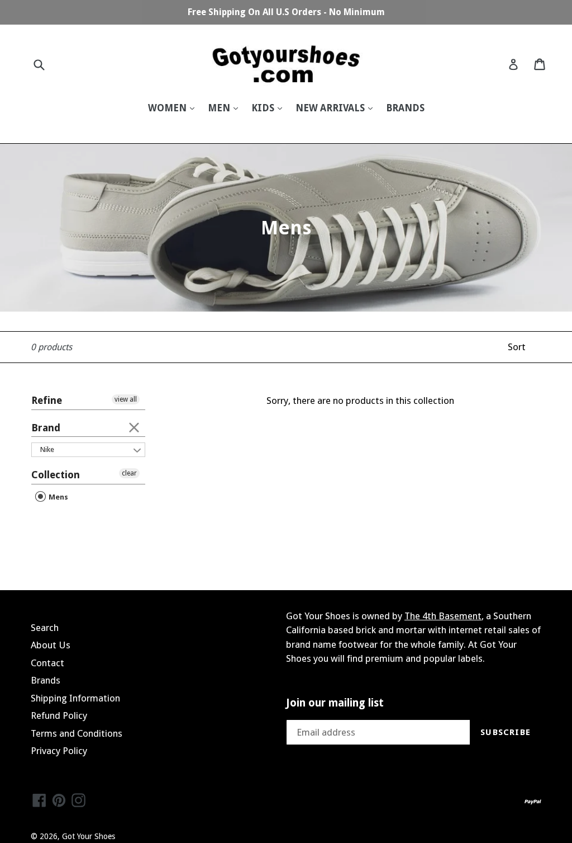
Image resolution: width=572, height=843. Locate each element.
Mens (57, 497)
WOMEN (168, 108)
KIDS (264, 108)
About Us (50, 645)
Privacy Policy (59, 750)
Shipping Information (75, 698)
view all (126, 399)
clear (134, 426)
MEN (220, 108)
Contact (47, 662)
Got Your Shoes (88, 836)
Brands (45, 680)
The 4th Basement (443, 615)
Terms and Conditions (76, 733)
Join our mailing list (335, 703)
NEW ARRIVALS (331, 108)
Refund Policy (59, 715)
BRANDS (405, 108)
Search (45, 627)
